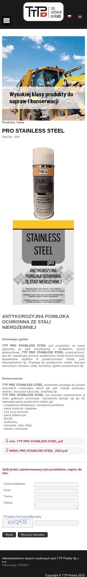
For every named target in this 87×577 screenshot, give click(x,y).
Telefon (7, 496)
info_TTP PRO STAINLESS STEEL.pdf (36, 441)
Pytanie (7, 502)
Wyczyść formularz (33, 534)
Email (6, 490)
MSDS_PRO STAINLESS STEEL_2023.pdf (39, 450)
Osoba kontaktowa (13, 483)
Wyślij (9, 534)
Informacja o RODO (15, 565)
